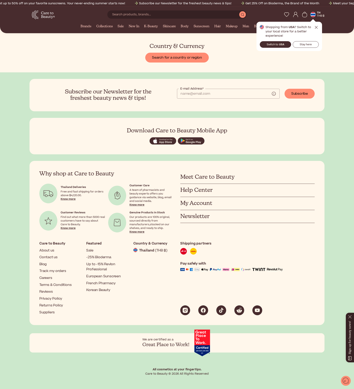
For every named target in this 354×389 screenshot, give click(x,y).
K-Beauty (151, 26)
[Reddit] (239, 310)
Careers (45, 277)
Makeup (232, 26)
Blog (43, 264)
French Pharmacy (101, 283)
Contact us (48, 257)
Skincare (169, 26)
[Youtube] (257, 310)
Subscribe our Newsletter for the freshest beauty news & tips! (185, 3)
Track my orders (52, 270)
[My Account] (295, 14)
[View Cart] (304, 14)
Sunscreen (201, 26)
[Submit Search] (242, 14)
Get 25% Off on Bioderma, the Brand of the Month (282, 3)
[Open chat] (346, 381)
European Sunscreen (103, 276)
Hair (217, 26)
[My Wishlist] (286, 14)
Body (184, 26)
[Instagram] (185, 310)
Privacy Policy (50, 298)
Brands (86, 26)
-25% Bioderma (98, 257)
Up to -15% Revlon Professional (100, 267)
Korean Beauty (98, 290)
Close (316, 27)
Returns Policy (51, 305)
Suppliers (47, 312)
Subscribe (299, 93)
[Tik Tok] (221, 310)
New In (134, 26)
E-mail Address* (192, 88)
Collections (104, 26)
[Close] (350, 316)
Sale (121, 26)
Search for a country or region (177, 57)
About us (46, 250)
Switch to (275, 44)
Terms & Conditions (55, 284)
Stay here (306, 44)
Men (246, 26)
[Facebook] (203, 310)
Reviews (46, 291)
